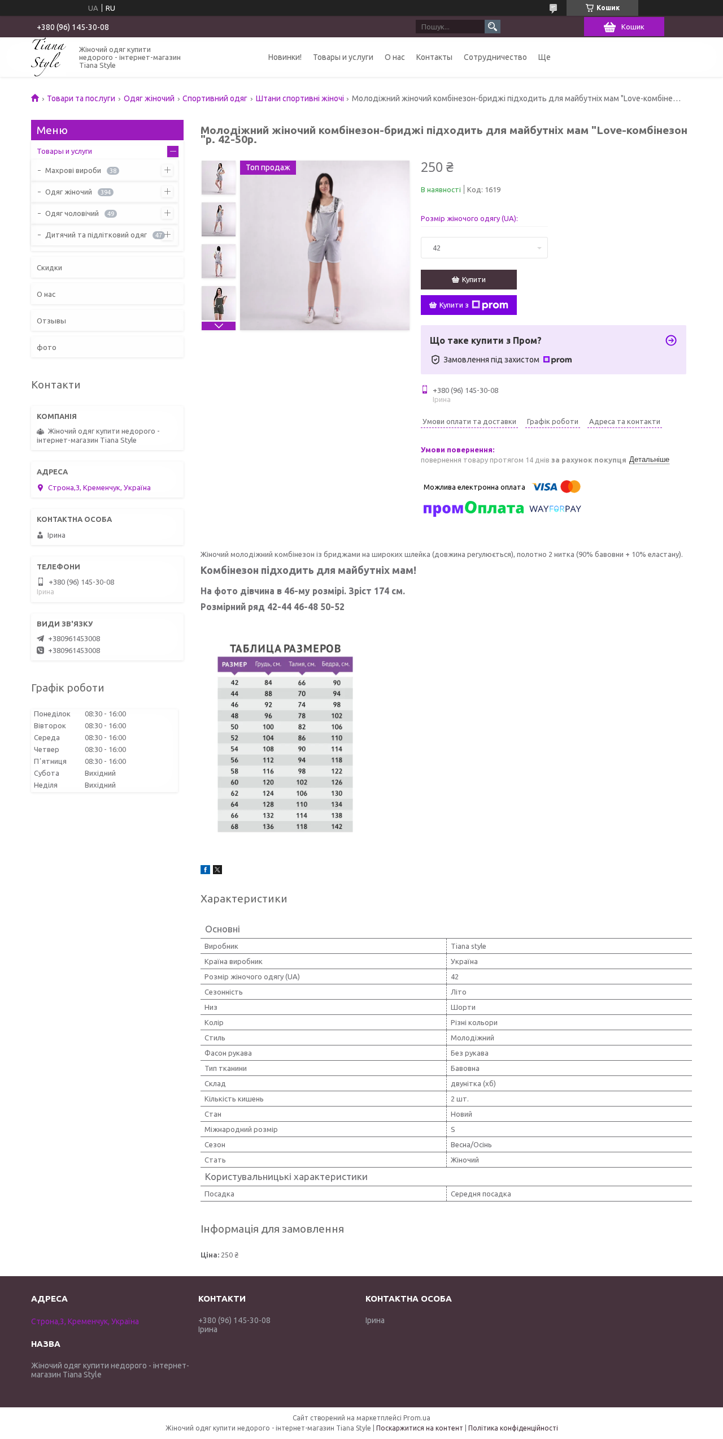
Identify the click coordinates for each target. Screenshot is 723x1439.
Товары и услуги (343, 57)
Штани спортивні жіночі (300, 98)
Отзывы (51, 321)
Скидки (49, 267)
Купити (474, 279)
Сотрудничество (495, 57)
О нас (395, 57)
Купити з (454, 305)
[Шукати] (492, 26)
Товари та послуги (81, 98)
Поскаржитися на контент (419, 1428)
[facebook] (205, 871)
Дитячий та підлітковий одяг (96, 235)
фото (46, 347)
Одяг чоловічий (72, 213)
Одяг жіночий (149, 98)
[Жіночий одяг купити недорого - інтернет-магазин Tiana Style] (48, 56)
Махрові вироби (73, 170)
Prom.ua (416, 1417)
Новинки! (285, 57)
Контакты (434, 57)
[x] (217, 871)
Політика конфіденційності (513, 1428)
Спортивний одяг (214, 98)
